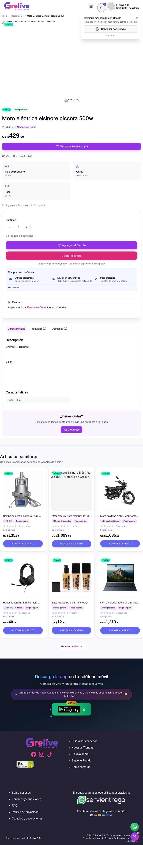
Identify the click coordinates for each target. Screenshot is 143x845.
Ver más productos (71, 646)
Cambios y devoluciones (27, 818)
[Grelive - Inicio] (16, 6)
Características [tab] (16, 328)
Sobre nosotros (21, 792)
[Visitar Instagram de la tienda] (41, 754)
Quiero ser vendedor (84, 741)
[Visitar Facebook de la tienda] (33, 754)
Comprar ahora (72, 255)
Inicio (4, 16)
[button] (28, 58)
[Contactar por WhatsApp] (134, 827)
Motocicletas (17, 16)
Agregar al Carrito (23, 543)
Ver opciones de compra (74, 146)
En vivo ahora (80, 754)
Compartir (39, 205)
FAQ (14, 805)
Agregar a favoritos (17, 205)
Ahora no (110, 35)
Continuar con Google (113, 28)
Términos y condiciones (26, 799)
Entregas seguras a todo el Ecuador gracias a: (101, 792)
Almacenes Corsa (36, 307)
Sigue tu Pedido (81, 760)
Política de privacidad (25, 812)
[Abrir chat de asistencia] (134, 836)
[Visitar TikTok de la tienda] (49, 754)
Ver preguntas (71, 429)
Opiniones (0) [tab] (59, 328)
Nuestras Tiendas (82, 747)
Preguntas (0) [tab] (38, 328)
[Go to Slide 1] (71, 100)
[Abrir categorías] (91, 6)
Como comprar (81, 766)
